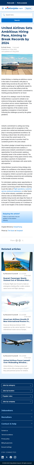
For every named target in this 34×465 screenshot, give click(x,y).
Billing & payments (6, 443)
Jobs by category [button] (9, 385)
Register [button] (28, 8)
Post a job (10, 3)
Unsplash (20, 231)
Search (17, 20)
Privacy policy (5, 439)
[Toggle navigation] (3, 8)
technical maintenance (14, 191)
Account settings (6, 447)
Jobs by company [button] (9, 401)
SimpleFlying (17, 227)
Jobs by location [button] (8, 391)
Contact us (4, 430)
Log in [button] (21, 8)
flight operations (19, 189)
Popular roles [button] (7, 396)
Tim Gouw (11, 231)
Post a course (22, 3)
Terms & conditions (7, 434)
